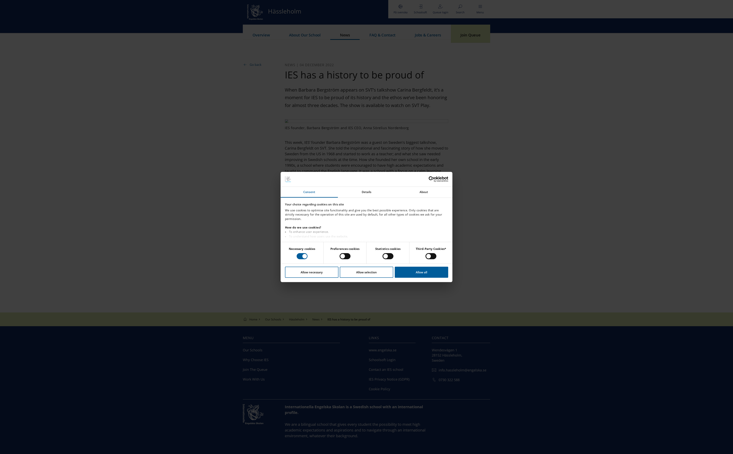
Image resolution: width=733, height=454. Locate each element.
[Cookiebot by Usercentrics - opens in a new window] (431, 179)
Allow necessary (312, 272)
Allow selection (366, 272)
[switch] (345, 256)
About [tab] (424, 192)
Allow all (421, 272)
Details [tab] (366, 192)
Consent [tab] (309, 192)
